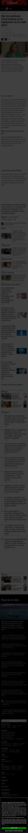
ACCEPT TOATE (14, 828)
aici (9, 812)
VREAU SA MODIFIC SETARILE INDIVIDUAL (14, 830)
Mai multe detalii (16, 806)
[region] (14, 815)
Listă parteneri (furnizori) (5, 825)
